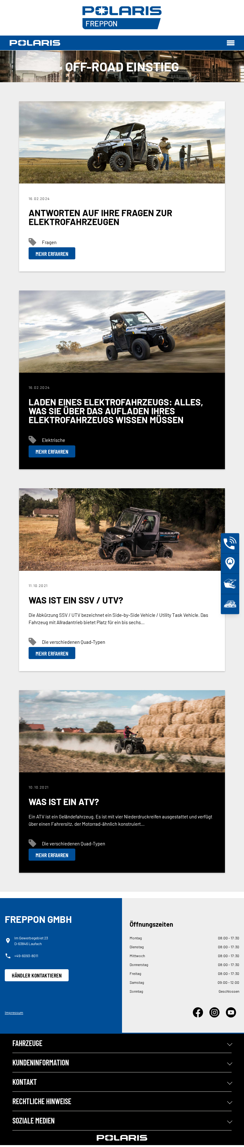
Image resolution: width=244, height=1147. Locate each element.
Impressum (14, 1012)
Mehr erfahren (52, 253)
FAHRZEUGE (27, 1043)
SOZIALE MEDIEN (33, 1120)
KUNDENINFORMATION (40, 1062)
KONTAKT (24, 1081)
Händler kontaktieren (37, 975)
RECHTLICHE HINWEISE (41, 1101)
